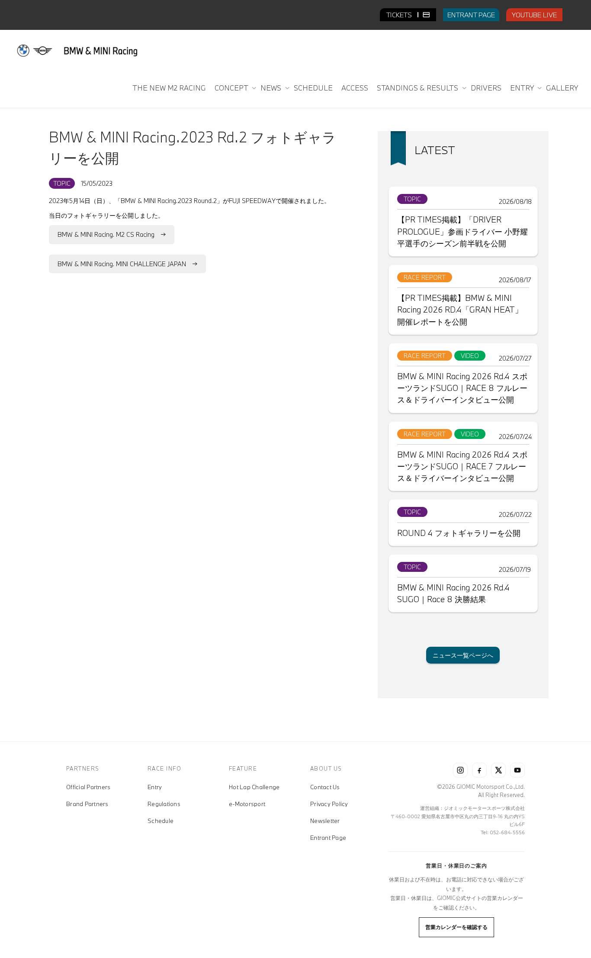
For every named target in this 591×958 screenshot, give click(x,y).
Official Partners (88, 787)
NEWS (271, 87)
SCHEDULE (313, 87)
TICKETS (400, 14)
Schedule (160, 821)
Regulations (164, 804)
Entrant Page (328, 838)
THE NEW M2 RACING (169, 87)
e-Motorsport (247, 804)
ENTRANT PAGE (471, 14)
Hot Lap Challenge (254, 787)
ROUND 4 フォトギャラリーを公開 (458, 533)
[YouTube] (517, 770)
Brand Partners (87, 804)
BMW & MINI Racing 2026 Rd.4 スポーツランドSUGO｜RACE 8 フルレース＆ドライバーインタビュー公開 (462, 388)
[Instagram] (460, 770)
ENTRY (522, 87)
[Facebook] (479, 770)
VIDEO (470, 356)
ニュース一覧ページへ (463, 655)
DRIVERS (486, 87)
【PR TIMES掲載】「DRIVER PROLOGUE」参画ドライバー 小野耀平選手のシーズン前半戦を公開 (462, 231)
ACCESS (354, 87)
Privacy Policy (329, 804)
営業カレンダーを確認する (456, 926)
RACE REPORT (425, 277)
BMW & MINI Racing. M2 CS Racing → (112, 234)
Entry (155, 787)
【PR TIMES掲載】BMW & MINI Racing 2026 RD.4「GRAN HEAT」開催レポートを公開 (460, 309)
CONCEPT (232, 87)
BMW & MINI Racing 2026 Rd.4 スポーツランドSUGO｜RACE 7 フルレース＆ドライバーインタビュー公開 (462, 466)
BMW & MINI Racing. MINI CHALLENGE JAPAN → (127, 264)
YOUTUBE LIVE (534, 14)
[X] (498, 770)
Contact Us (325, 787)
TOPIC (62, 183)
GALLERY (562, 87)
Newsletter (325, 821)
